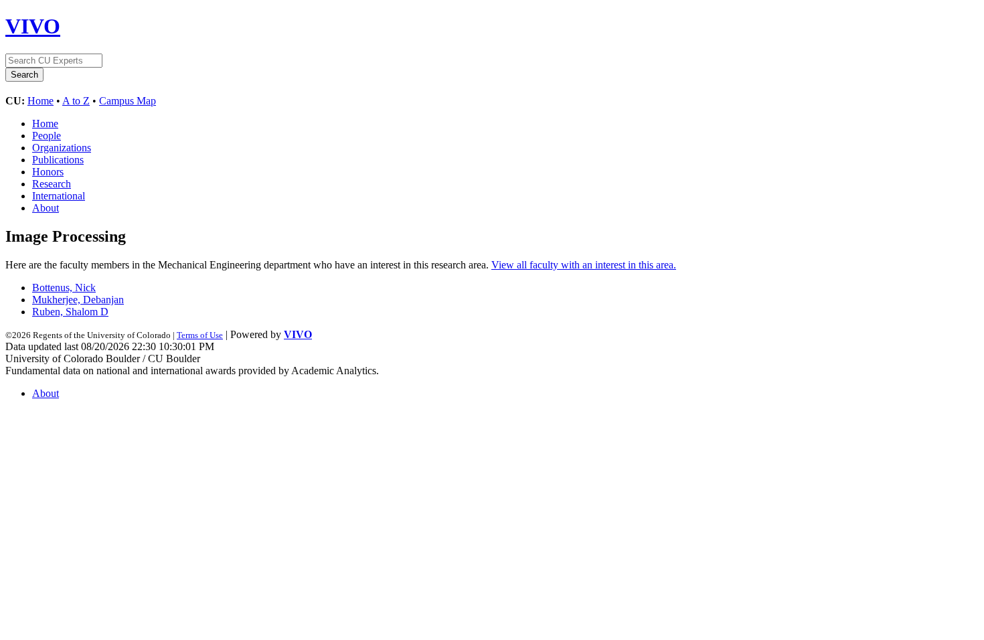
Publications (58, 159)
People (46, 135)
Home (40, 100)
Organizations (61, 147)
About (45, 208)
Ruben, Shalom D (70, 311)
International (58, 196)
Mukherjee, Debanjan (78, 299)
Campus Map (127, 100)
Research (51, 183)
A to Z (76, 100)
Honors (48, 171)
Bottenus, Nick (64, 287)
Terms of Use (200, 335)
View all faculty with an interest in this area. (583, 264)
